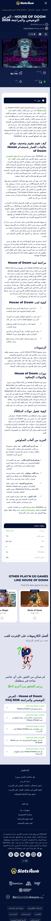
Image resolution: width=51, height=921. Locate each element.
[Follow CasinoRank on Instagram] (33, 854)
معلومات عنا (25, 810)
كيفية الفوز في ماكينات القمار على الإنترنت (25, 789)
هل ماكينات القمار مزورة (25, 777)
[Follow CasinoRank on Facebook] (39, 854)
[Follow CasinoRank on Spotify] (16, 854)
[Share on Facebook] (40, 34)
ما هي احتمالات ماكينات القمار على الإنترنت (25, 785)
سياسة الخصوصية (25, 814)
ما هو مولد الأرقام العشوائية (25, 794)
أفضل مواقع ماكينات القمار (30, 510)
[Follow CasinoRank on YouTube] (22, 854)
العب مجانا (25, 53)
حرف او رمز (25, 781)
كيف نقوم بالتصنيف (25, 823)
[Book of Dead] (34, 606)
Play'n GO (42, 110)
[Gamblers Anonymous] (29, 883)
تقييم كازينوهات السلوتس (14, 156)
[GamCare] (16, 883)
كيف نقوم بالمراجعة (25, 818)
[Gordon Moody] (25, 890)
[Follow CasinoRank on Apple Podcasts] (10, 854)
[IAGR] (37, 883)
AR (26, 861)
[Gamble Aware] (28, 897)
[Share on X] (45, 34)
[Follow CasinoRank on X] (28, 854)
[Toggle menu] (45, 3)
